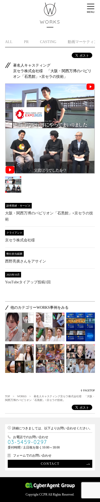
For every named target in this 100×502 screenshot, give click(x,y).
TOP (7, 396)
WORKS (22, 396)
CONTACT (50, 464)
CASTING (48, 42)
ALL (9, 42)
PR (26, 42)
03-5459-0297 (27, 442)
